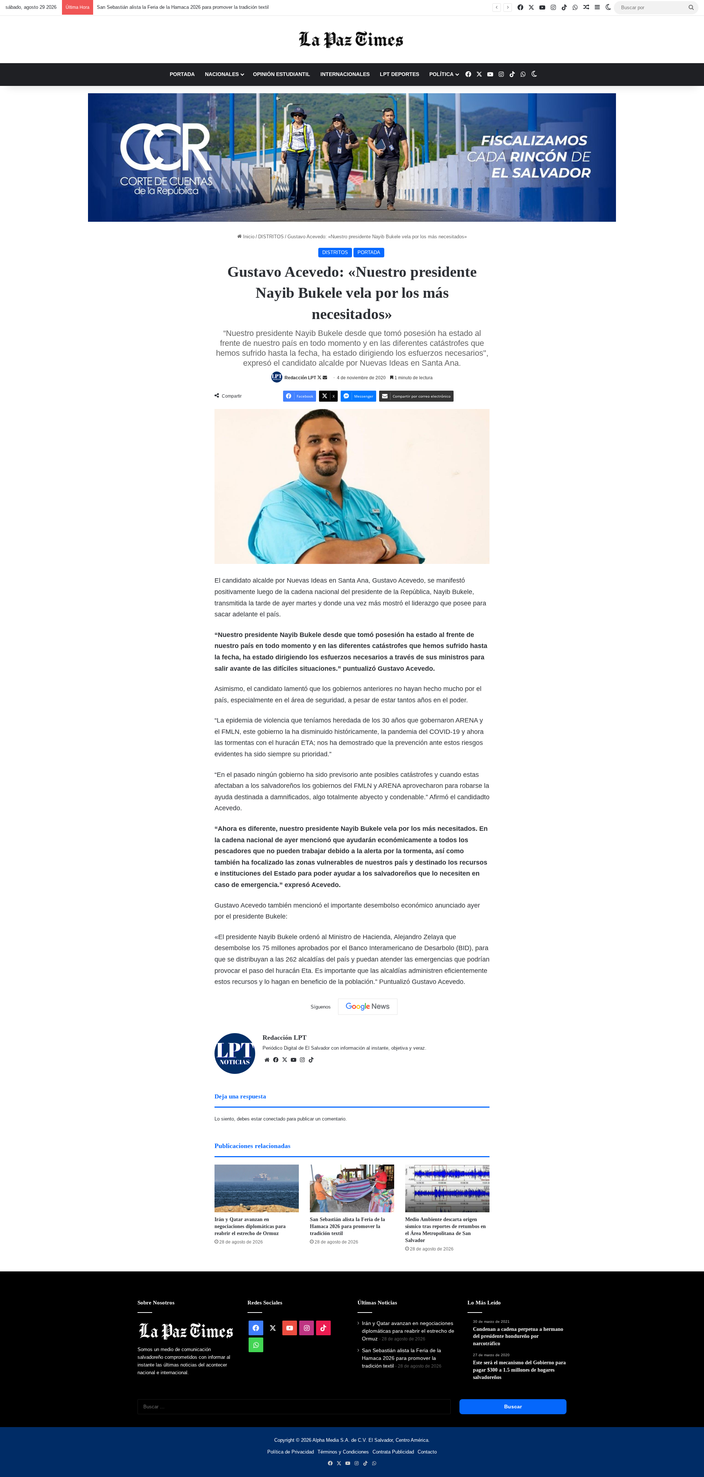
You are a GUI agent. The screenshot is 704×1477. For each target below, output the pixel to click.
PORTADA (182, 74)
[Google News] (367, 1007)
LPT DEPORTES (399, 74)
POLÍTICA (441, 74)
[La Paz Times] (352, 39)
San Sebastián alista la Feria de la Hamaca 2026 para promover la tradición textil (183, 7)
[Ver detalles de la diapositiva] (352, 157)
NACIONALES (222, 74)
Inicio (248, 236)
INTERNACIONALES (345, 74)
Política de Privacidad (290, 1452)
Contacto (427, 1452)
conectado (274, 1119)
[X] (284, 1060)
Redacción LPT (300, 377)
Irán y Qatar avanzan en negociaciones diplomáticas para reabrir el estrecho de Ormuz (250, 1226)
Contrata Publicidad (393, 1452)
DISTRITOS (271, 236)
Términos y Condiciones (343, 1452)
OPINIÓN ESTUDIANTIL (281, 74)
